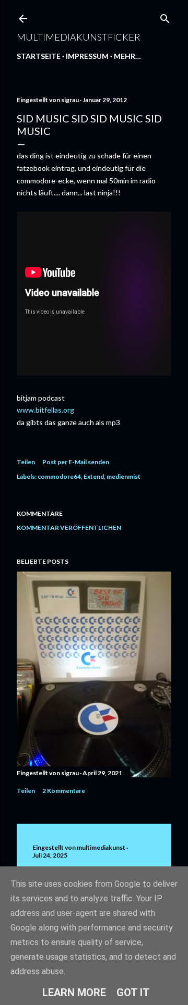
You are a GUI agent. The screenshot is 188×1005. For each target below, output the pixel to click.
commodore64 (59, 476)
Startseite (39, 56)
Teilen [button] (26, 462)
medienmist (123, 476)
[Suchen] (165, 16)
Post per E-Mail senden (75, 462)
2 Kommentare (63, 791)
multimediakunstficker (78, 37)
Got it (133, 992)
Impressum (87, 56)
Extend (94, 476)
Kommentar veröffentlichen (69, 527)
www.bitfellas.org (45, 409)
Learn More (74, 992)
